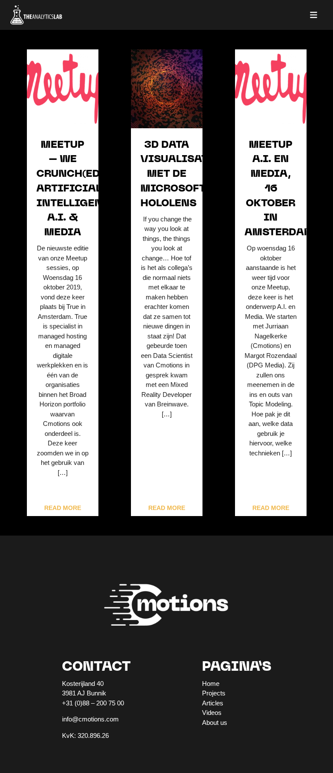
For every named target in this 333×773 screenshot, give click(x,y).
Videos (212, 712)
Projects (213, 693)
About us (214, 722)
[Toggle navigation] (314, 15)
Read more (62, 508)
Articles (212, 703)
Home (210, 683)
